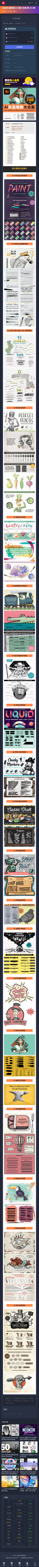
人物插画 (30, 1513)
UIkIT (8, 1510)
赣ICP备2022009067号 (12, 1557)
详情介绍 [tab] (8, 18)
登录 (31, 3)
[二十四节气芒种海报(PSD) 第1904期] (10, 1481)
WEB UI (19, 1510)
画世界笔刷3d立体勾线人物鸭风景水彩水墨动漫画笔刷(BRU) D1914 (10, 1473)
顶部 (35, 1565)
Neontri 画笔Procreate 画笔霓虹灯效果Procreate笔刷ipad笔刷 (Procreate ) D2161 (28, 1439)
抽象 (19, 1528)
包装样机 (8, 1519)
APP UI (30, 1500)
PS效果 (30, 1503)
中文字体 (8, 1513)
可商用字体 (19, 1519)
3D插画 (19, 1500)
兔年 (30, 1516)
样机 (9, 1531)
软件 (30, 1544)
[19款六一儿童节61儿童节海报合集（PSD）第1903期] (29, 1481)
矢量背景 (30, 1537)
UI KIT (30, 1507)
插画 (30, 1528)
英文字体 (19, 1544)
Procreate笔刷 (19, 1503)
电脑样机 (30, 1534)
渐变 (9, 1534)
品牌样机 (8, 1522)
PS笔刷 (9, 1507)
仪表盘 (8, 1516)
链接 (20, 1414)
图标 (19, 1522)
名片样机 (30, 1519)
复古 (30, 1522)
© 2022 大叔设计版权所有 (19, 1555)
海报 (13, 1414)
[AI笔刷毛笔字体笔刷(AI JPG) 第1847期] (29, 1447)
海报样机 (30, 1531)
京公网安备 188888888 (26, 1557)
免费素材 (19, 1516)
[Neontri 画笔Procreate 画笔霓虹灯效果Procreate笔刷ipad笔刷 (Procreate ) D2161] (29, 1430)
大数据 (8, 1525)
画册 (9, 1537)
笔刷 (5, 1409)
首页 (12, 23)
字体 (19, 1525)
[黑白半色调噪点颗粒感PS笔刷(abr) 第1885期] (10, 1447)
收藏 (7, 1414)
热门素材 (4, 11)
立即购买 (19, 47)
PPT (9, 1503)
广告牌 (30, 1525)
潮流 (19, 1534)
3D (9, 1500)
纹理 (19, 1541)
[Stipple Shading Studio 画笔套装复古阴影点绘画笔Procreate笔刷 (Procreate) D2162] (10, 1430)
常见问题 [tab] (17, 18)
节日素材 (8, 1544)
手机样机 (8, 1528)
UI (19, 1507)
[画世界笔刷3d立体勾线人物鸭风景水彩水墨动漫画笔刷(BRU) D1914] (10, 1464)
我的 (27, 1565)
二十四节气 (19, 1513)
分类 (11, 1565)
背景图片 (30, 1541)
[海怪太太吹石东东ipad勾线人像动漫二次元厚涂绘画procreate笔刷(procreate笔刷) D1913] (29, 1464)
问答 (19, 1565)
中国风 (30, 1510)
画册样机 (19, 1537)
